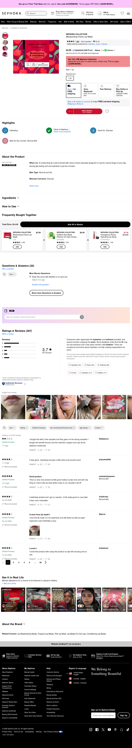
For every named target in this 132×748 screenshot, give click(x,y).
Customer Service (53, 672)
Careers (5, 679)
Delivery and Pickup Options (54, 680)
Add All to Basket (75, 224)
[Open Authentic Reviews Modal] (25, 383)
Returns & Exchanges (54, 675)
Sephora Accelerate (9, 711)
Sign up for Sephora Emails (103, 710)
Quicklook (7, 240)
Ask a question (86, 41)
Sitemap (39, 731)
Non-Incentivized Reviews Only (61, 428)
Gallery (26, 679)
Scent (98, 44)
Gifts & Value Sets (100, 21)
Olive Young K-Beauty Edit (17, 21)
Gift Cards (114, 21)
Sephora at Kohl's (53, 702)
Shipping (50, 684)
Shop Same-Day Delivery (33, 716)
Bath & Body (69, 21)
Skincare (42, 21)
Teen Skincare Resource (55, 716)
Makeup (33, 21)
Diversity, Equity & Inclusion (8, 706)
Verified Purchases (38, 428)
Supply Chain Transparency (7, 687)
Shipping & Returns (75, 103)
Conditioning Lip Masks (96, 633)
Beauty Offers (29, 702)
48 (40, 562)
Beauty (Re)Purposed (9, 714)
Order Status (28, 682)
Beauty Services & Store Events (32, 694)
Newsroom (6, 675)
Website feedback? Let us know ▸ (66, 644)
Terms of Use (18, 731)
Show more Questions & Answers (46, 293)
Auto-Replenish (29, 698)
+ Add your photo (9, 583)
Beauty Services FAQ (54, 698)
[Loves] (122, 13)
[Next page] (45, 562)
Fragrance (52, 21)
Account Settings (30, 689)
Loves (26, 709)
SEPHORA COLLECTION (76, 34)
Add (17, 247)
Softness (104, 44)
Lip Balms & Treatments (19, 28)
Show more (34, 185)
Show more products (62, 131)
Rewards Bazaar (30, 705)
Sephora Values (7, 682)
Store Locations (52, 705)
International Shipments (55, 691)
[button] (101, 50)
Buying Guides (52, 695)
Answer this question (40, 284)
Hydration (91, 44)
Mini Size (79, 21)
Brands (88, 21)
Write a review (8, 334)
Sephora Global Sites (9, 702)
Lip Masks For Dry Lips (76, 633)
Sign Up (123, 715)
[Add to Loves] (107, 111)
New (3, 21)
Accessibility (51, 712)
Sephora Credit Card (31, 675)
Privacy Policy (7, 731)
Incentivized (6, 602)
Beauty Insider (29, 672)
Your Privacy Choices (51, 731)
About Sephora (7, 672)
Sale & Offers (125, 21)
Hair (60, 21)
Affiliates (5, 691)
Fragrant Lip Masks (46, 633)
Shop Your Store (30, 712)
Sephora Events (7, 695)
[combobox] (36, 13)
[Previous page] (3, 562)
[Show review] (13, 407)
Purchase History (30, 686)
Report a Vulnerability (9, 718)
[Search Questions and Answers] (4, 274)
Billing (49, 688)
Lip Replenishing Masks (27, 633)
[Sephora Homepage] (11, 13)
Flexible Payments (53, 709)
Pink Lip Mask (60, 633)
